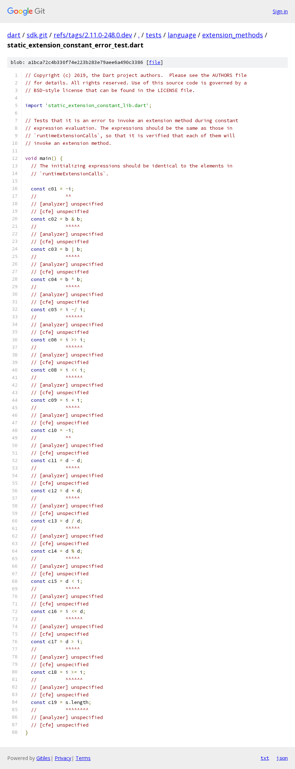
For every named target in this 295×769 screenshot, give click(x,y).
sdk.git (37, 35)
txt (264, 758)
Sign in (280, 11)
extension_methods (232, 35)
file (154, 62)
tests (154, 35)
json (282, 758)
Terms (83, 758)
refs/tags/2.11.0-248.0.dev (93, 35)
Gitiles (43, 758)
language (182, 35)
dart (14, 35)
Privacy (63, 758)
